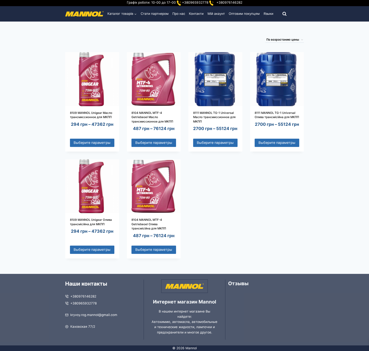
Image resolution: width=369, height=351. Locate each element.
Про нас (178, 14)
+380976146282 (83, 296)
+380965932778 (83, 303)
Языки (268, 14)
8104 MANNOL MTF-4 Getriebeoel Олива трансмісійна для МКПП (148, 224)
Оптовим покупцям (244, 14)
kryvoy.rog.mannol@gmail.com (93, 315)
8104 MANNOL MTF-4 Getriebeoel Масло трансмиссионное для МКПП (152, 117)
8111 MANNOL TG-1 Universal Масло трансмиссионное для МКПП (214, 117)
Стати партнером (155, 14)
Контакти (196, 14)
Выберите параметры (92, 143)
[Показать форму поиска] (281, 14)
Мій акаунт (216, 14)
